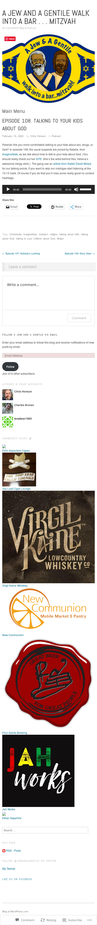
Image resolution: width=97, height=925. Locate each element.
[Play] (8, 189)
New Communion (13, 635)
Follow (10, 366)
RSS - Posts (13, 850)
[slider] (86, 189)
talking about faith (69, 234)
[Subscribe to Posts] (3, 850)
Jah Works (8, 809)
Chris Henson (38, 136)
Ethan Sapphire (11, 818)
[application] (48, 189)
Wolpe (60, 238)
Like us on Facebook (17, 879)
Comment (79, 318)
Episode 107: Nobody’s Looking (21, 253)
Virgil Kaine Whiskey (15, 585)
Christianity (15, 234)
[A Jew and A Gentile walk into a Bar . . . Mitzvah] (48, 70)
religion (54, 234)
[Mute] (76, 189)
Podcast (56, 136)
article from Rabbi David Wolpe (72, 163)
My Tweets (8, 868)
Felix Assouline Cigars (16, 450)
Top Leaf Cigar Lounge (16, 488)
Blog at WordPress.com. (15, 911)
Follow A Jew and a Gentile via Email (30, 335)
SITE (39, 159)
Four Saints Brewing (14, 732)
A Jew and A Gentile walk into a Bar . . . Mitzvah (46, 17)
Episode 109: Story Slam (80, 253)
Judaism (43, 234)
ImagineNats (10, 154)
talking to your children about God (35, 238)
